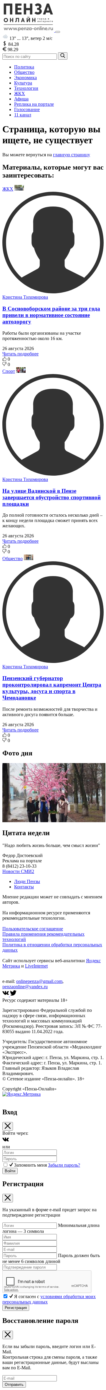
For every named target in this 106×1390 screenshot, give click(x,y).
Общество (24, 72)
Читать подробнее (20, 353)
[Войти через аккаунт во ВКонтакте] (5, 1141)
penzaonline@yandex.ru (25, 986)
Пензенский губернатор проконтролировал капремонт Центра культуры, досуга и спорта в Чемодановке (51, 688)
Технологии (26, 88)
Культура (23, 82)
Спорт (8, 371)
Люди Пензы (27, 881)
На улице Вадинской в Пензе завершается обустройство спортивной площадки (51, 497)
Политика (24, 66)
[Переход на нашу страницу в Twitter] (13, 994)
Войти (10, 1171)
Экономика (25, 77)
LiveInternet (36, 965)
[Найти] (62, 56)
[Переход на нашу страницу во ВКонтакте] (6, 994)
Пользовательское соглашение (32, 928)
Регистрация (16, 1308)
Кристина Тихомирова (25, 297)
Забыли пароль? (64, 1165)
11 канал (22, 114)
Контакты (24, 886)
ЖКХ (19, 93)
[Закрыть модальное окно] (7, 1126)
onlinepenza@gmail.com (39, 981)
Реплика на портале (34, 104)
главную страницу (71, 154)
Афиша (21, 98)
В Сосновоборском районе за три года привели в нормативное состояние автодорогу (51, 315)
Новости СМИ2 (18, 871)
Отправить (14, 1384)
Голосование (27, 109)
